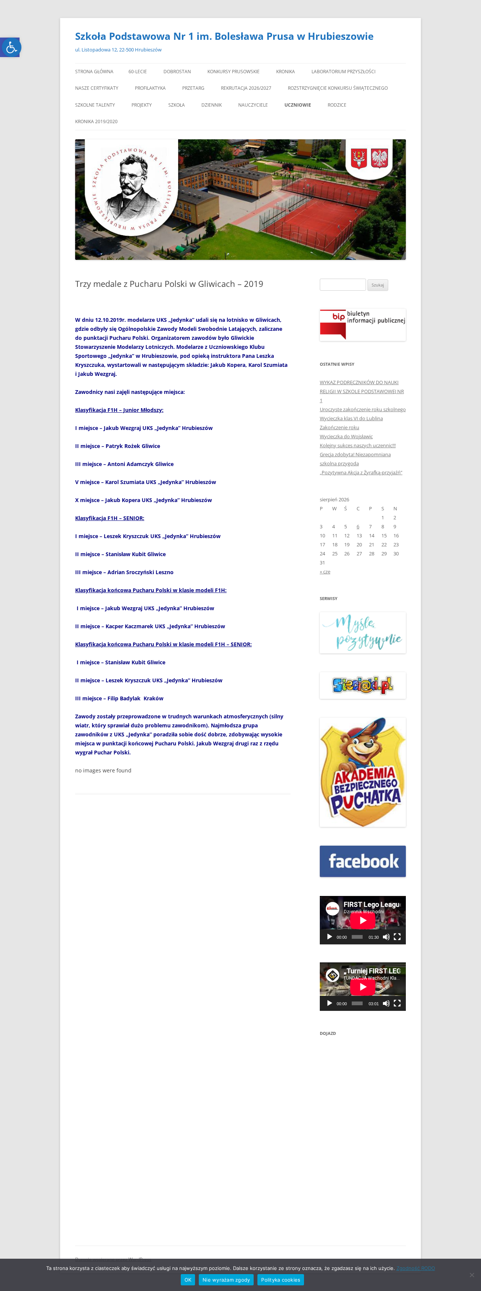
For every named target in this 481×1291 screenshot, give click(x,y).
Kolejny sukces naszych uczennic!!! (358, 445)
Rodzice (337, 105)
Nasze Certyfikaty (96, 88)
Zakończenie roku (339, 427)
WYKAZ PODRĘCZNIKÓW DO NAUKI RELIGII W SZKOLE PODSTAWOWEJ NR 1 (362, 391)
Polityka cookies (280, 1280)
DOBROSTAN (177, 71)
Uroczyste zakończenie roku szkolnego (363, 409)
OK (188, 1280)
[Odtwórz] (329, 937)
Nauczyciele (253, 105)
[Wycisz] (386, 937)
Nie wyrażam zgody (226, 1280)
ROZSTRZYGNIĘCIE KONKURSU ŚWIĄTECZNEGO (338, 88)
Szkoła (176, 105)
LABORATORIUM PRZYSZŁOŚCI (343, 71)
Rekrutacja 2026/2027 (246, 88)
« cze (325, 571)
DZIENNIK (211, 105)
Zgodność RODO (415, 1268)
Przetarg (193, 88)
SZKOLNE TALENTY (95, 105)
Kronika (285, 71)
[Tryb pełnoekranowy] (397, 937)
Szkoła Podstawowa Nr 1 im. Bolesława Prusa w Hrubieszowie (224, 36)
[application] (363, 920)
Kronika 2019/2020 (96, 121)
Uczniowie (297, 105)
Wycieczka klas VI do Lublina (351, 418)
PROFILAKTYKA (150, 88)
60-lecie (138, 71)
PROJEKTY (142, 105)
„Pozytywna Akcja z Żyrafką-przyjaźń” (361, 472)
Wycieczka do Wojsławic (346, 436)
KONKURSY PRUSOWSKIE (233, 71)
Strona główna (94, 71)
